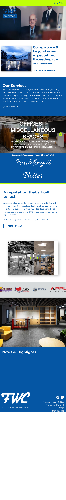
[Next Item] (60, 134)
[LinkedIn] (62, 397)
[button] (58, 3)
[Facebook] (57, 397)
